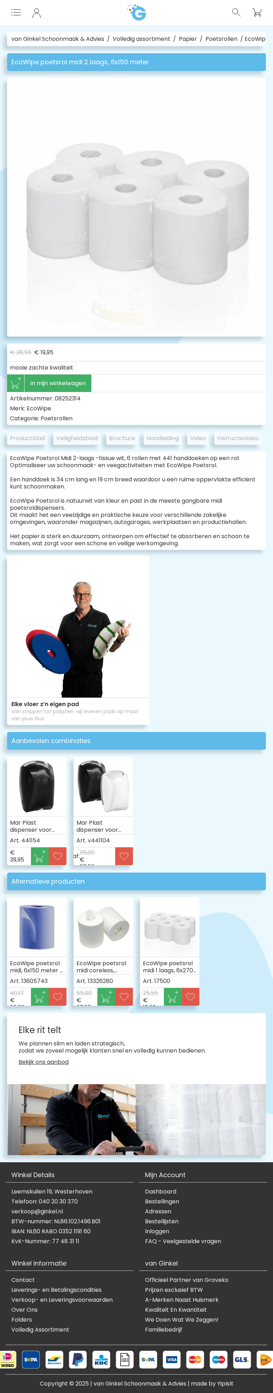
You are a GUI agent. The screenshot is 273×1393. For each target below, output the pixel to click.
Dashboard (160, 1191)
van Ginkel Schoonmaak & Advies (57, 39)
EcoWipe (39, 408)
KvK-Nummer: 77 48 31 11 (45, 1241)
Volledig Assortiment (40, 1329)
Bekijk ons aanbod (43, 1062)
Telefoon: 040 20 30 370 (44, 1201)
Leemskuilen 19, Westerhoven (51, 1191)
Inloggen (157, 1231)
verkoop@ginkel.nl (37, 1211)
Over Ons (24, 1309)
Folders (21, 1319)
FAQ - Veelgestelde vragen (183, 1241)
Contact (23, 1280)
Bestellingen (162, 1201)
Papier (188, 39)
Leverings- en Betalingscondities (56, 1290)
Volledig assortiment (141, 39)
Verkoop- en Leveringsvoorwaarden (62, 1300)
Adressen (158, 1211)
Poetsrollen (221, 39)
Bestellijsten (161, 1221)
